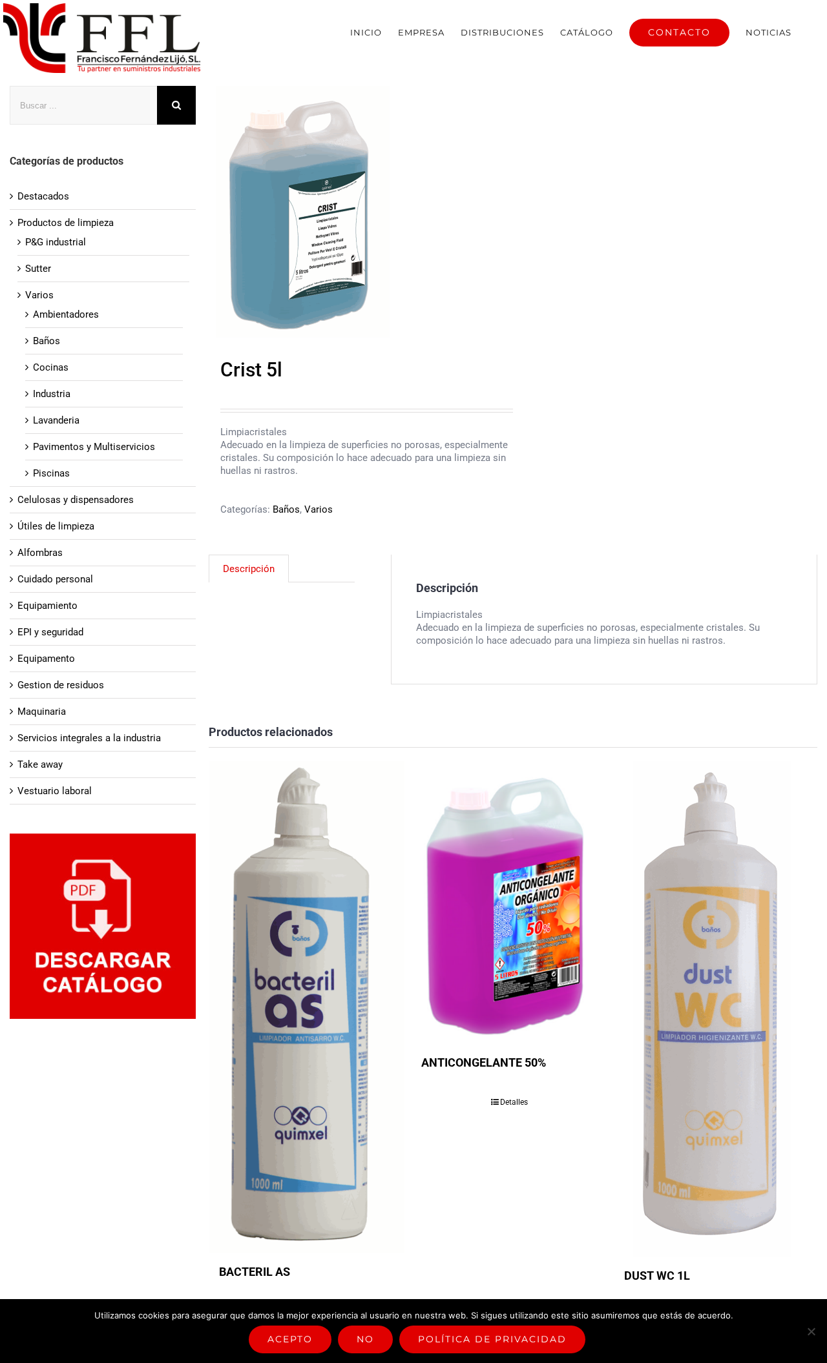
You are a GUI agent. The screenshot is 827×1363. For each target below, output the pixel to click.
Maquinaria (41, 711)
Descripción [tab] (249, 569)
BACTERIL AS (254, 1271)
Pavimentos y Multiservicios (94, 447)
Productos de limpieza (65, 223)
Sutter (38, 268)
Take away (40, 764)
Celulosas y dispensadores (75, 500)
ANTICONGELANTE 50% (483, 1062)
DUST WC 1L (657, 1275)
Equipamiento (47, 605)
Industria (51, 394)
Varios (318, 509)
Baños (286, 509)
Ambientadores (66, 314)
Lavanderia (56, 420)
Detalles (514, 1102)
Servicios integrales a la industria (89, 738)
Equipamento (46, 658)
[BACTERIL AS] (306, 1007)
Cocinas (50, 367)
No (365, 1339)
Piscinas (51, 473)
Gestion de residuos (60, 685)
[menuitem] (366, 32)
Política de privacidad (492, 1339)
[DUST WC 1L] (712, 1009)
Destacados (43, 196)
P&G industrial (55, 242)
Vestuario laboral (54, 791)
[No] (810, 1331)
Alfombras (40, 553)
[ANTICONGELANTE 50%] (509, 902)
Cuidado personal (55, 579)
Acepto (290, 1339)
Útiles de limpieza (55, 526)
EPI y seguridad (50, 632)
